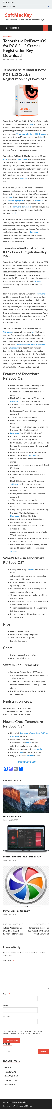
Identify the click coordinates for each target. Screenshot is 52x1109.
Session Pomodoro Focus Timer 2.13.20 (22, 856)
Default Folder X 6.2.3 (13, 816)
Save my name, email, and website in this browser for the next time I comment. (23, 1032)
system (13, 551)
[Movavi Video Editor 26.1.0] (26, 908)
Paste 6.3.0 (9, 1067)
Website (7, 1017)
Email (6, 1005)
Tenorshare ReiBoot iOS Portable (30, 344)
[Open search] (45, 28)
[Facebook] (48, 6)
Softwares (7, 37)
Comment (8, 961)
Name (6, 994)
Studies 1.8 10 (10, 1080)
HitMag (28, 1106)
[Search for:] (26, 1051)
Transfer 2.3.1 (10, 1072)
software (37, 281)
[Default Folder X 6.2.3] (26, 813)
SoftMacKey (18, 15)
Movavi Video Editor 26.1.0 (16, 910)
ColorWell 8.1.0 (11, 1076)
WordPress (17, 1106)
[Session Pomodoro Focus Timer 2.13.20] (26, 854)
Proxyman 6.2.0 (11, 1084)
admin (20, 60)
